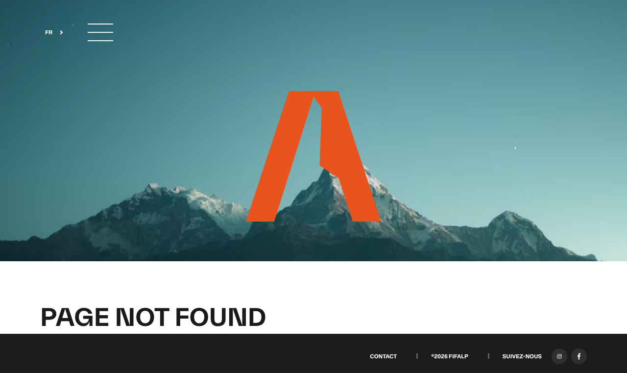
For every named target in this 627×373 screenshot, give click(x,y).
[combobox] (51, 33)
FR (48, 32)
